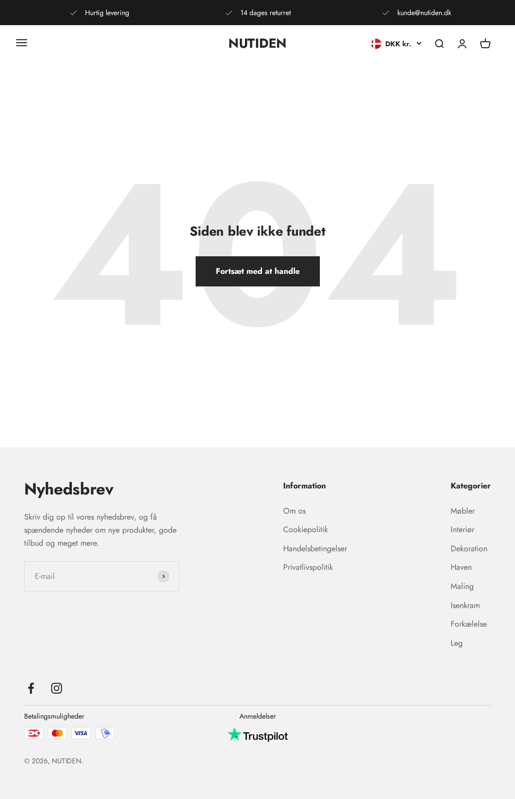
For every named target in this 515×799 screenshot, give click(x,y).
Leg (457, 643)
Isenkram (465, 605)
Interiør (462, 529)
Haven (461, 567)
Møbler (463, 511)
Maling (462, 586)
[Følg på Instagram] (56, 688)
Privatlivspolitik (308, 567)
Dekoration (469, 548)
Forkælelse (469, 624)
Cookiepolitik (305, 529)
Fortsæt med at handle (258, 271)
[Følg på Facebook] (31, 688)
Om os (294, 511)
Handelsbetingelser (315, 548)
